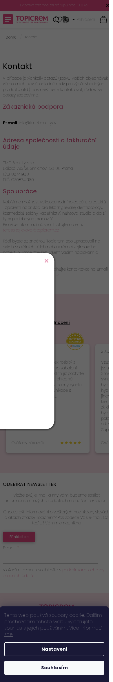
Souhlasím (54, 667)
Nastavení (54, 649)
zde (8, 634)
